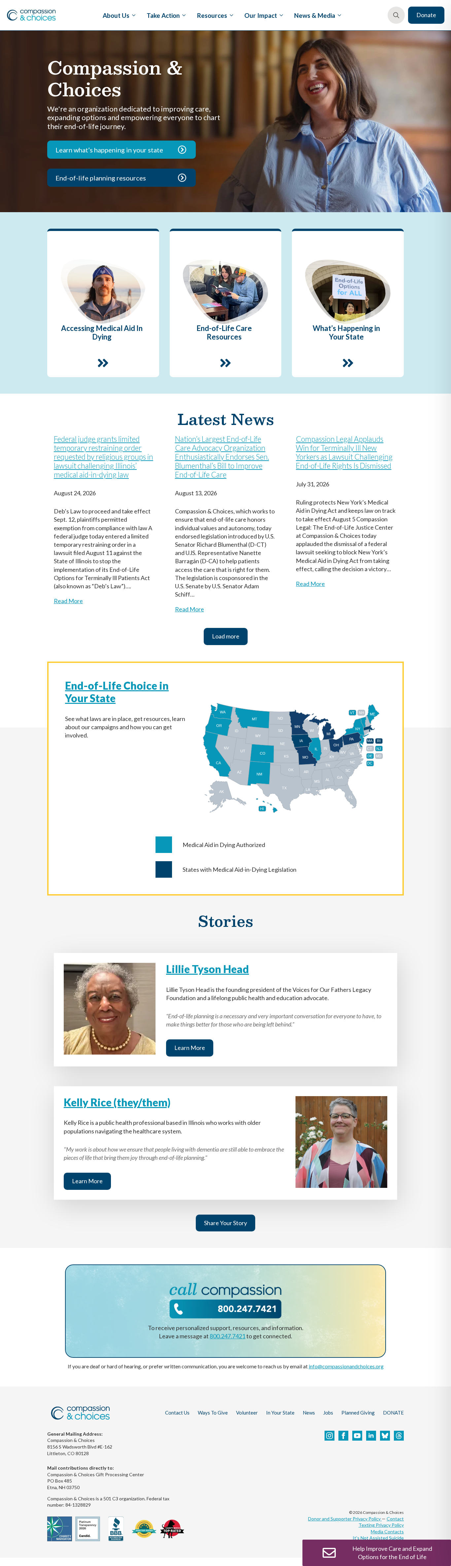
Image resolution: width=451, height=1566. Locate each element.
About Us (116, 15)
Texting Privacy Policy (381, 1525)
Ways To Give (213, 1413)
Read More (68, 600)
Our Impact (260, 15)
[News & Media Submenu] (338, 15)
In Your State (280, 1413)
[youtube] (357, 1436)
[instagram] (329, 1436)
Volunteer (247, 1413)
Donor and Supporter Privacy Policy (345, 1518)
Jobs (328, 1413)
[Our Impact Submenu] (280, 15)
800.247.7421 (227, 1336)
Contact (395, 1518)
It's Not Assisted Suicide (378, 1538)
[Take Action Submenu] (183, 15)
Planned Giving (358, 1413)
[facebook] (343, 1436)
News (309, 1413)
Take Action (163, 15)
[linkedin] (371, 1436)
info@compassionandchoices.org (346, 1366)
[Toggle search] (396, 15)
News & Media (314, 15)
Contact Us (177, 1413)
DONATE (393, 1413)
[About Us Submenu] (132, 15)
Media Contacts (387, 1531)
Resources (212, 15)
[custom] (385, 1436)
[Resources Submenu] (230, 15)
